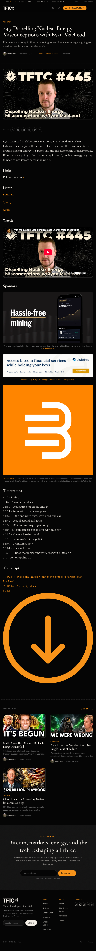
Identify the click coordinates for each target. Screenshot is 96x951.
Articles (46, 908)
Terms (90, 942)
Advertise (63, 916)
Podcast (7, 22)
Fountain (8, 194)
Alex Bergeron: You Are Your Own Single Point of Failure (70, 747)
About (61, 904)
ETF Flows (47, 929)
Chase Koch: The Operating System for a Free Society (23, 801)
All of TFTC (88, 709)
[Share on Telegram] (34, 129)
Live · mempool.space (83, 2)
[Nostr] (80, 904)
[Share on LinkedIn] (23, 129)
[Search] (53, 8)
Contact (62, 920)
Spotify (7, 202)
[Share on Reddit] (29, 129)
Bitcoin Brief (48, 913)
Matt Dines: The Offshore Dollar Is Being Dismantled (23, 745)
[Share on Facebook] (18, 129)
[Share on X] (12, 129)
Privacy (82, 942)
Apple (6, 209)
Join (30, 923)
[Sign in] (59, 8)
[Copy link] (40, 129)
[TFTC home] (9, 8)
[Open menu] (90, 8)
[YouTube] (88, 904)
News (45, 904)
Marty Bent (12, 54)
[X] (76, 904)
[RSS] (92, 904)
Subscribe (65, 873)
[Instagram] (84, 904)
